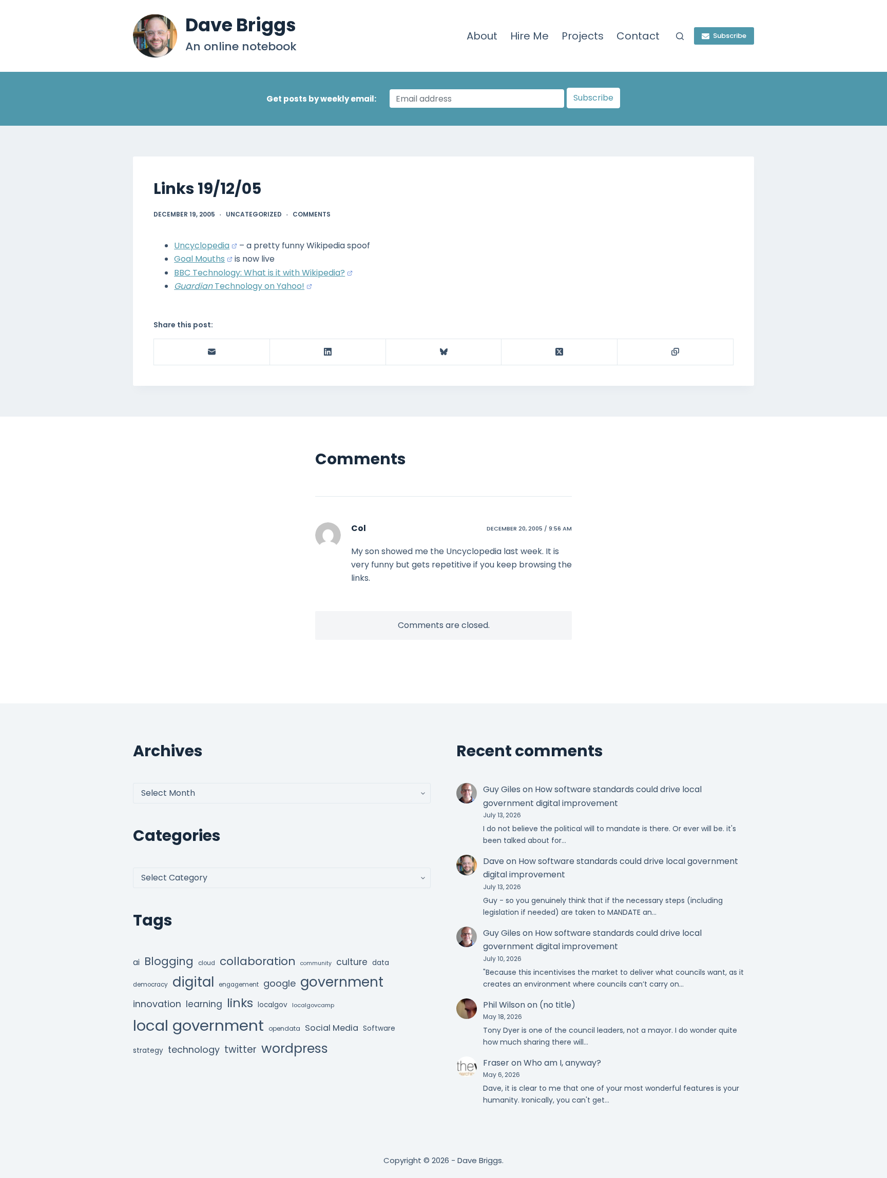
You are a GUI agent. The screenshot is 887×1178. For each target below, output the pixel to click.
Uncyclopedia (201, 245)
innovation (157, 1003)
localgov (272, 1005)
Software (379, 1028)
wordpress (294, 1048)
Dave (493, 861)
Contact (638, 36)
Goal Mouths (199, 259)
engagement (239, 984)
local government (198, 1025)
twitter (240, 1049)
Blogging (169, 961)
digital (193, 982)
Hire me (529, 36)
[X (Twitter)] (560, 352)
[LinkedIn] (328, 352)
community (316, 963)
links (240, 1002)
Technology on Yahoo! (239, 286)
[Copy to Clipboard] (676, 352)
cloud (206, 963)
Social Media (331, 1028)
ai (136, 962)
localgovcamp (313, 1005)
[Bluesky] (444, 352)
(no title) (557, 1005)
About (482, 36)
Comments (312, 214)
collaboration (258, 961)
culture (352, 962)
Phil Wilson (504, 1005)
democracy (150, 984)
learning (204, 1004)
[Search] (680, 36)
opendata (284, 1028)
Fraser (496, 1063)
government (341, 981)
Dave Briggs (240, 24)
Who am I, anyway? (562, 1063)
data (380, 963)
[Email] (212, 352)
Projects (583, 36)
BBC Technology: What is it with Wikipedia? (259, 273)
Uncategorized (254, 214)
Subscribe (729, 36)
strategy (148, 1050)
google (279, 983)
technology (194, 1049)
